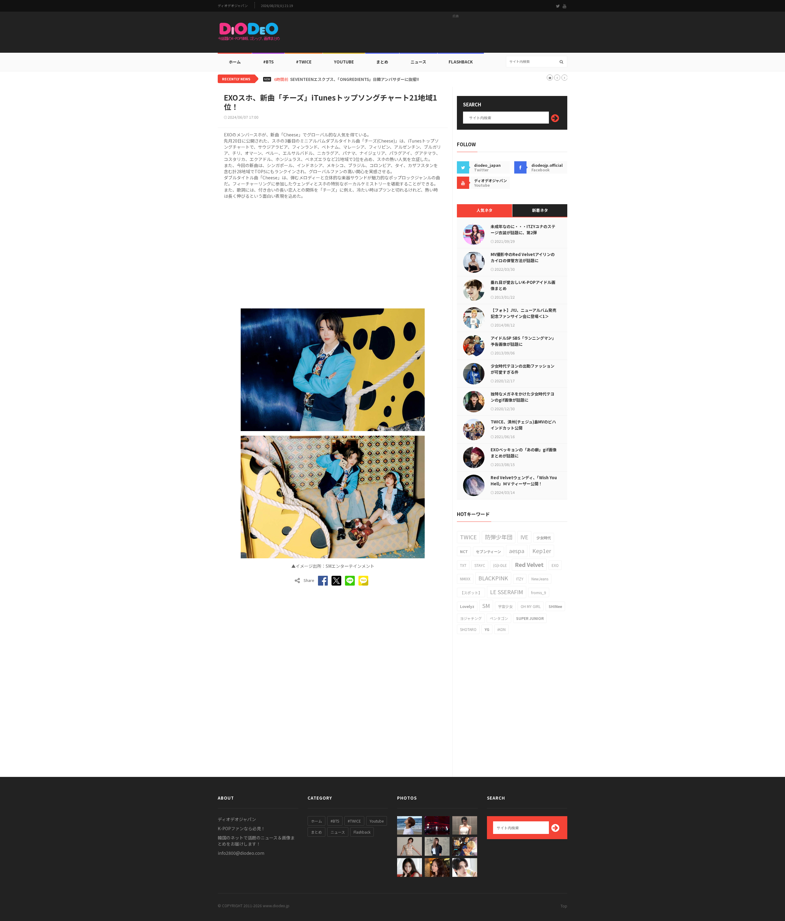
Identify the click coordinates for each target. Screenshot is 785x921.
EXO (555, 565)
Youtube (377, 821)
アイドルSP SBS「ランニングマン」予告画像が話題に (523, 341)
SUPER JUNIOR (530, 618)
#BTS (268, 62)
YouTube (344, 62)
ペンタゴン (499, 618)
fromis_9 (538, 592)
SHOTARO (468, 629)
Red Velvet (529, 564)
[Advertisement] (455, 34)
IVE (524, 537)
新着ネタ (540, 210)
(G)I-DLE (500, 565)
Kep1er (541, 551)
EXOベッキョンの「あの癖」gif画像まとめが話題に (524, 453)
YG (486, 629)
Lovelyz (467, 606)
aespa (516, 551)
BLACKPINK (493, 578)
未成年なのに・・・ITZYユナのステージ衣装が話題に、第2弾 (523, 229)
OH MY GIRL (531, 606)
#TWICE (354, 821)
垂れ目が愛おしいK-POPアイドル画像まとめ (523, 285)
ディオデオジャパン (233, 5)
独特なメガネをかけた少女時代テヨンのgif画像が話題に (522, 397)
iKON (501, 629)
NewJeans (539, 578)
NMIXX (465, 578)
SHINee (555, 606)
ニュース (418, 62)
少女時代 (543, 537)
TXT (463, 565)
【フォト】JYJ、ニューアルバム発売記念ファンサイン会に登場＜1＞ (523, 313)
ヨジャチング (471, 618)
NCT (464, 551)
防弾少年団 (498, 537)
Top (564, 905)
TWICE (468, 537)
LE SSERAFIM (506, 592)
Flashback (461, 62)
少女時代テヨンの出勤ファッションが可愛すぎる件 (522, 369)
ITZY (519, 578)
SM (486, 606)
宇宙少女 (505, 606)
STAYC (479, 565)
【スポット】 (471, 592)
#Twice (304, 62)
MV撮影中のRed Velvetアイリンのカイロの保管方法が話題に (523, 257)
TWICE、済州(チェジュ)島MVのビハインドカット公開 (523, 425)
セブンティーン (488, 551)
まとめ (382, 62)
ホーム (235, 62)
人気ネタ (484, 210)
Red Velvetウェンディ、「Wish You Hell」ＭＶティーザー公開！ (524, 481)
